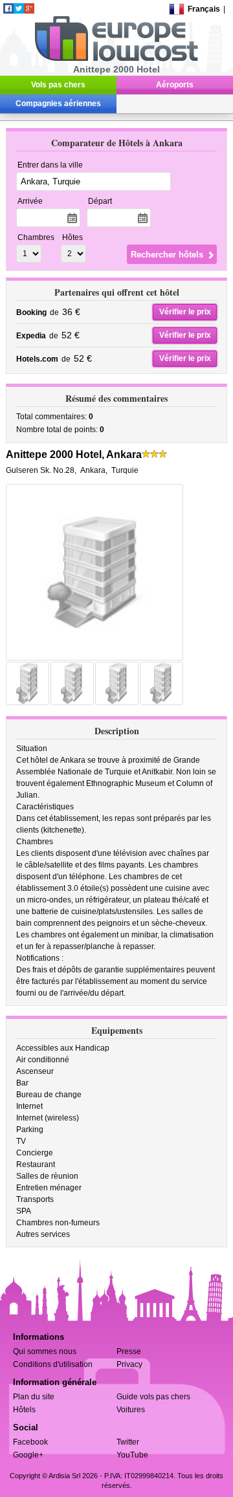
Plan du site (33, 1396)
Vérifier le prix (185, 311)
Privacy (129, 1364)
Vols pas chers (58, 84)
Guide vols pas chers (153, 1396)
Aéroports (175, 84)
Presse (128, 1351)
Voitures (130, 1409)
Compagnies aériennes (58, 103)
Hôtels (24, 1409)
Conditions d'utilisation (53, 1364)
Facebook (30, 1442)
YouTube (132, 1454)
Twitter (127, 1442)
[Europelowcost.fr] (116, 58)
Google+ (28, 1454)
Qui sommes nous (44, 1351)
